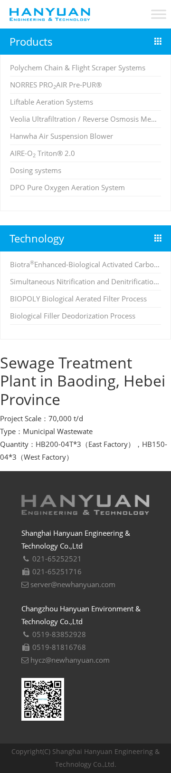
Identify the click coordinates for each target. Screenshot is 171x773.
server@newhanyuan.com (71, 584)
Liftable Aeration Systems (51, 101)
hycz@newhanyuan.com (69, 660)
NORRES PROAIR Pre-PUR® (56, 84)
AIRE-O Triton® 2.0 (42, 153)
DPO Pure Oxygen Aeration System (67, 187)
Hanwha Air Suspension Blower (61, 136)
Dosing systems (35, 170)
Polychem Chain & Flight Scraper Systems (77, 67)
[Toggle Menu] (158, 14)
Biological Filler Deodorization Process (72, 315)
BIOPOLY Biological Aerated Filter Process (78, 298)
